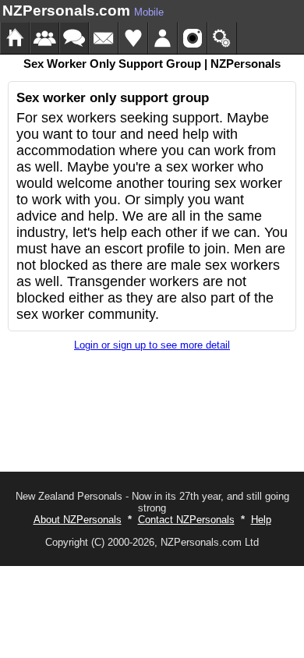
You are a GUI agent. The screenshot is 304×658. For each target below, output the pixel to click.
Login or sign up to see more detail (152, 345)
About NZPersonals (78, 519)
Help (261, 519)
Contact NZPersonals (186, 519)
